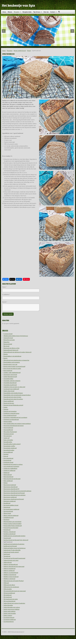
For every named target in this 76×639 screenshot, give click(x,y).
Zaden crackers (8, 615)
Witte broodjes (8, 589)
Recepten (9, 50)
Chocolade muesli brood (10, 385)
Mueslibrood (7, 503)
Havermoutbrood (8, 427)
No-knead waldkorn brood (11, 505)
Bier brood (6, 346)
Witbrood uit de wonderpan (11, 587)
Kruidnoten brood (8, 462)
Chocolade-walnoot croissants (12, 380)
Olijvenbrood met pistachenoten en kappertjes (16, 360)
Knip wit (6, 456)
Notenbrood (7, 507)
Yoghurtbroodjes (8, 605)
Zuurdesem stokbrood (10, 619)
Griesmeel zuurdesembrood (11, 419)
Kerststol (6, 454)
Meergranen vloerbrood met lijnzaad (14, 499)
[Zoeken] (59, 12)
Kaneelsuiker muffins (9, 446)
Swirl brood (7, 554)
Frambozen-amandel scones (11, 413)
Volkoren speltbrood (9, 570)
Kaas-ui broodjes (8, 440)
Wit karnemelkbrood (9, 593)
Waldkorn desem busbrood (11, 576)
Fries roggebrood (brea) (10, 415)
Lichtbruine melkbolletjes (10, 468)
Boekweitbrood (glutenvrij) (11, 350)
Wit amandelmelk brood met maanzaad (15, 591)
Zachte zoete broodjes (10, 613)
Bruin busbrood (8, 370)
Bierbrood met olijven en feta (11, 348)
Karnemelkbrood (8, 452)
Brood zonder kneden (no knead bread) (14, 366)
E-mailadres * (6, 294)
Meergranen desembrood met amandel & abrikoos (17, 491)
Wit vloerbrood (8, 597)
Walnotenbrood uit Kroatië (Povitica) (14, 581)
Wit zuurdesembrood (9, 601)
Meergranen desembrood (11, 487)
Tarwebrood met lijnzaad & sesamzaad (14, 558)
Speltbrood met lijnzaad (10, 546)
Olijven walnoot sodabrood (11, 515)
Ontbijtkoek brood (9, 517)
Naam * (4, 287)
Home (4, 50)
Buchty (6, 358)
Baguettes (6, 342)
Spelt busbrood (36, 50)
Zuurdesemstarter (9, 621)
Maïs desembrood (8, 476)
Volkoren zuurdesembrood (11, 572)
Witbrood (6, 583)
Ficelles (5, 407)
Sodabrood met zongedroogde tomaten (14, 536)
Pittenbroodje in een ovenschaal (12, 521)
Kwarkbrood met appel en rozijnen (13, 464)
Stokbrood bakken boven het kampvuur (15, 548)
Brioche (6, 354)
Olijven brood (7, 513)
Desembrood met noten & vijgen (12, 397)
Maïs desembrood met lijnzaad (12, 478)
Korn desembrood (8, 458)
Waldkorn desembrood (10, 574)
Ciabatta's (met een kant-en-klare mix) (14, 387)
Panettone (6, 519)
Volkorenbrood (8, 562)
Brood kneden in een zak (10, 364)
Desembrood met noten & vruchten (13, 399)
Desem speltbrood (9, 401)
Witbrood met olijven (9, 585)
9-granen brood (8, 333)
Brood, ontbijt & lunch (20, 50)
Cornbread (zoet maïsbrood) (11, 389)
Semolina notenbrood (9, 534)
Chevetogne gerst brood (10, 374)
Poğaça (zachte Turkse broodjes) (12, 523)
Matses (6, 483)
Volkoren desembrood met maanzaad (14, 566)
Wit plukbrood (7, 595)
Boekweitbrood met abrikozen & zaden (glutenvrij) (17, 352)
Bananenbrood (8, 344)
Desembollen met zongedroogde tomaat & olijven (17, 395)
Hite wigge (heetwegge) (10, 431)
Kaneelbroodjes (8, 442)
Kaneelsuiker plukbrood (10, 448)
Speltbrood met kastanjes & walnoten (14, 544)
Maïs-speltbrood (8, 480)
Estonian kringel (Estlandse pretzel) (13, 405)
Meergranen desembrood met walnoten (14, 495)
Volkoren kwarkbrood (9, 568)
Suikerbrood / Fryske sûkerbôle (12, 550)
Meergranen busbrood (10, 485)
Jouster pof (6, 438)
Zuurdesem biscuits (9, 617)
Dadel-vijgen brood (9, 391)
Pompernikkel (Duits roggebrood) (13, 525)
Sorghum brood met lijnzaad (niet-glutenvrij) (16, 540)
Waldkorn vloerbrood (9, 578)
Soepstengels (7, 538)
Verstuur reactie (8, 314)
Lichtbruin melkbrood (9, 470)
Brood (29, 50)
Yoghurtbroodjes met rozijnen (12, 607)
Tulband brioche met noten (11, 560)
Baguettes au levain (9, 340)
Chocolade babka (8, 378)
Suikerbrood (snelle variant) (11, 552)
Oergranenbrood (8, 511)
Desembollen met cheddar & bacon (13, 393)
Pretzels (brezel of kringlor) (11, 527)
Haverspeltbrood (8, 429)
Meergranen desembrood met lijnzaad (14, 493)
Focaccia (6, 409)
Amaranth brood (8, 338)
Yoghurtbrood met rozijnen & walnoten (14, 603)
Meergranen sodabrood (10, 497)
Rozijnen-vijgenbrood (9, 531)
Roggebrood (7, 529)
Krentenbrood (7, 460)
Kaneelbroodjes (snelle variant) (12, 444)
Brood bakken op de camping (12, 362)
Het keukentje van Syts (18, 5)
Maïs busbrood (8, 474)
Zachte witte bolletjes (9, 611)
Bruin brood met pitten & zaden (12, 368)
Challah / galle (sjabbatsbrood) (12, 372)
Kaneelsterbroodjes (9, 450)
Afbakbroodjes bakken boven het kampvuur (16, 336)
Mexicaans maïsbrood (10, 501)
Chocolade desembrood (10, 382)
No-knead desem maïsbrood (11, 509)
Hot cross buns (8, 436)
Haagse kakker (8, 421)
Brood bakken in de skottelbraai (12, 356)
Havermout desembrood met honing (14, 425)
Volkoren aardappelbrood (11, 564)
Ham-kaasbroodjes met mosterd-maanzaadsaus (17, 423)
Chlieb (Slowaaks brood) (10, 376)
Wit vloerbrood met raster (11, 599)
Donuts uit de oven (9, 403)
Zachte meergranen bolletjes (11, 609)
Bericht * (4, 302)
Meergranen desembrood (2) (11, 489)
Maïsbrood (6, 472)
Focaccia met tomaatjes (10, 411)
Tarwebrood (7, 556)
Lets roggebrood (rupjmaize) (11, 466)
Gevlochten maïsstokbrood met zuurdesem (15, 417)
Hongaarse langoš (9, 434)
